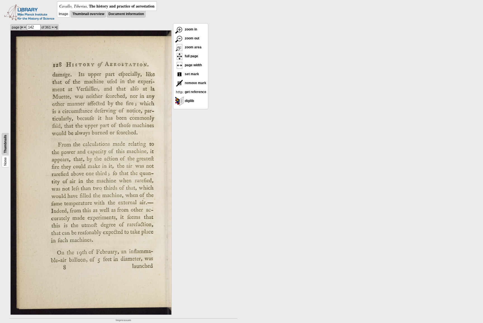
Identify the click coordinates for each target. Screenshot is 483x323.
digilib (189, 101)
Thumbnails (5, 144)
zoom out (191, 38)
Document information (126, 14)
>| (56, 27)
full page (191, 56)
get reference (195, 92)
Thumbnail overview (88, 14)
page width (193, 65)
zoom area (193, 47)
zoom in (190, 29)
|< (21, 27)
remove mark (195, 83)
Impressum (123, 320)
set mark (191, 74)
